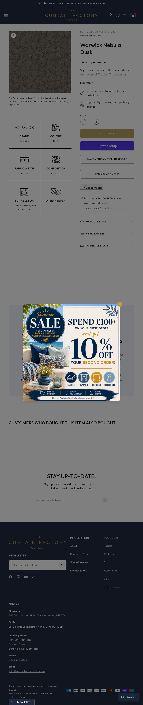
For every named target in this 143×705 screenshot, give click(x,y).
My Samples (23, 702)
